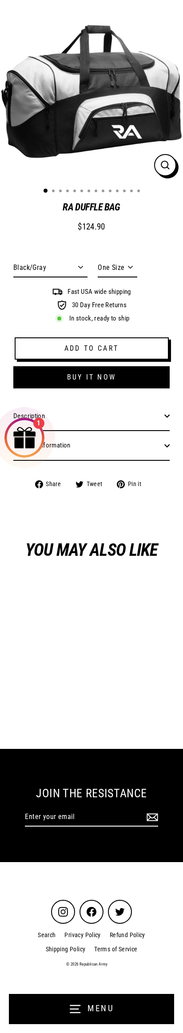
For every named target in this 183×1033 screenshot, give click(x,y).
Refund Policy (127, 934)
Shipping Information (42, 445)
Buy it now (91, 377)
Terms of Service (115, 949)
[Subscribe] (151, 817)
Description (29, 416)
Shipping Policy (66, 949)
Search (47, 934)
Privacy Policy (82, 934)
